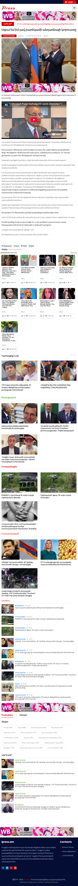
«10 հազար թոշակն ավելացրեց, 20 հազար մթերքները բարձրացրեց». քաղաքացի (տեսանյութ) (43, 698)
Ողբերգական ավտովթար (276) (50, 737)
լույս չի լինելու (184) (55, 748)
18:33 (29, 661)
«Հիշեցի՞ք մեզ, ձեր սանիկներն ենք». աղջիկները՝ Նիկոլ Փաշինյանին (17, 386)
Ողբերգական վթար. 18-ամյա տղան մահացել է (56, 496)
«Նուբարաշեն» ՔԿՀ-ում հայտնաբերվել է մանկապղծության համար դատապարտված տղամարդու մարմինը (19, 526)
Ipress (22, 36)
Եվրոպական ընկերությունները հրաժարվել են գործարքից (15, 427)
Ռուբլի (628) (8, 727)
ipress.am (27, 880)
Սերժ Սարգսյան (15, 249)
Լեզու (71, 2)
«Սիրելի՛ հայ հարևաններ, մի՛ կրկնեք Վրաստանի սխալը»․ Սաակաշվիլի (17, 563)
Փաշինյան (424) (57, 727)
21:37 (30, 650)
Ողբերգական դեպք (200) (53, 743)
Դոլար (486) (21, 727)
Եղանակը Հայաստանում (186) (31, 748)
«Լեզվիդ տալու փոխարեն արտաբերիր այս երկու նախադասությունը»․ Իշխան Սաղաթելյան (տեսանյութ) (18, 459)
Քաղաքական (9, 397)
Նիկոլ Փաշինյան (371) (29, 732)
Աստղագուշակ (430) (38, 727)
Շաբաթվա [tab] (7, 715)
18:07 (30, 617)
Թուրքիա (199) (9, 748)
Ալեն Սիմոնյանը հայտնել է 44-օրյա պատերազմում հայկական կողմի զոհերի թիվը (43, 687)
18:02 (30, 628)
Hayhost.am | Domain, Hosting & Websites (43, 882)
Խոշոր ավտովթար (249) (30, 743)
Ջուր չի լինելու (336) (49, 732)
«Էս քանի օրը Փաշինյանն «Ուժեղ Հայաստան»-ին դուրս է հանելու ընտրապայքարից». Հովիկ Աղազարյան (57, 428)
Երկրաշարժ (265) (10, 743)
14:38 (30, 672)
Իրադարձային (9, 466)
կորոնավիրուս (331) (11, 737)
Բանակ (17, 684)
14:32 (30, 695)
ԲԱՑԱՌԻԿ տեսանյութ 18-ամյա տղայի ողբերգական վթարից (18, 496)
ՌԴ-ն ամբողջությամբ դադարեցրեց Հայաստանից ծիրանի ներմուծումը (56, 563)
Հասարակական (9, 36)
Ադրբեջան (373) (9, 732)
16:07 (30, 639)
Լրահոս (6, 600)
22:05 (29, 605)
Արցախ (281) (28, 737)
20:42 (25, 684)
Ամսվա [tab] (23, 715)
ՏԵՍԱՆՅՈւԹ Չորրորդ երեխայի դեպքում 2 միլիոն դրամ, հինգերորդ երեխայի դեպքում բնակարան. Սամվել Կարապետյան (42, 808)
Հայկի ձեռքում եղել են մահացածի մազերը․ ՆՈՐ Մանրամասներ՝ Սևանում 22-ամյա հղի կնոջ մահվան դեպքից (18, 593)
